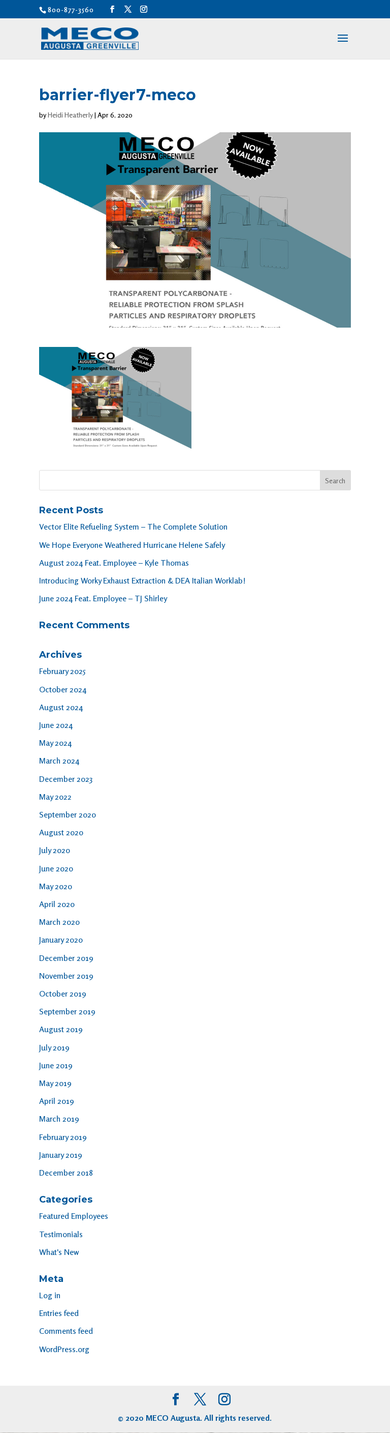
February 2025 (62, 671)
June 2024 (56, 725)
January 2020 (61, 939)
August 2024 (61, 707)
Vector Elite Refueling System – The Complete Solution (133, 526)
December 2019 (66, 958)
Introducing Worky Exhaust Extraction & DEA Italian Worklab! (142, 580)
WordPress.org (64, 1349)
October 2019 (62, 993)
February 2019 (63, 1137)
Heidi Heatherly (70, 114)
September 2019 (67, 1011)
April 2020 (57, 904)
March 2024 (59, 760)
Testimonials (61, 1234)
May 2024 (55, 743)
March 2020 (59, 922)
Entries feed (59, 1313)
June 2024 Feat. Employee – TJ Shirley (103, 598)
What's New (59, 1252)
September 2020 (67, 814)
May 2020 (55, 886)
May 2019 (55, 1083)
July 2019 (54, 1047)
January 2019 (60, 1155)
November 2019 (66, 976)
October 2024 (62, 689)
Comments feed (66, 1331)
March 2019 (59, 1119)
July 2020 (54, 850)
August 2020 (61, 832)
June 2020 (56, 868)
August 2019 (61, 1029)
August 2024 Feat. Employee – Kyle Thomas (114, 563)
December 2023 (65, 779)
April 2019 (56, 1101)
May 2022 (55, 797)
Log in (49, 1295)
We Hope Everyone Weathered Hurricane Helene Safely (132, 545)
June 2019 (56, 1065)
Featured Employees (73, 1216)
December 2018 (66, 1172)
